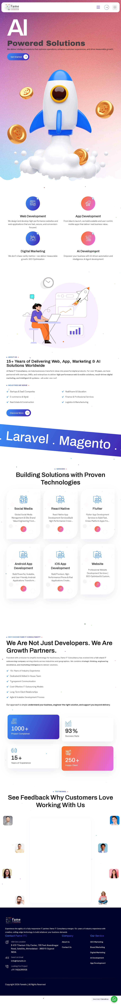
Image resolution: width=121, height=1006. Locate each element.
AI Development (97, 971)
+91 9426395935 (19, 983)
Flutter (97, 508)
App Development (98, 976)
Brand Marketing (97, 960)
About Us (66, 955)
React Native (60, 508)
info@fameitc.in (18, 974)
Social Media (23, 508)
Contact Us (66, 960)
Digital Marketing (97, 966)
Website (97, 563)
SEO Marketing (96, 955)
